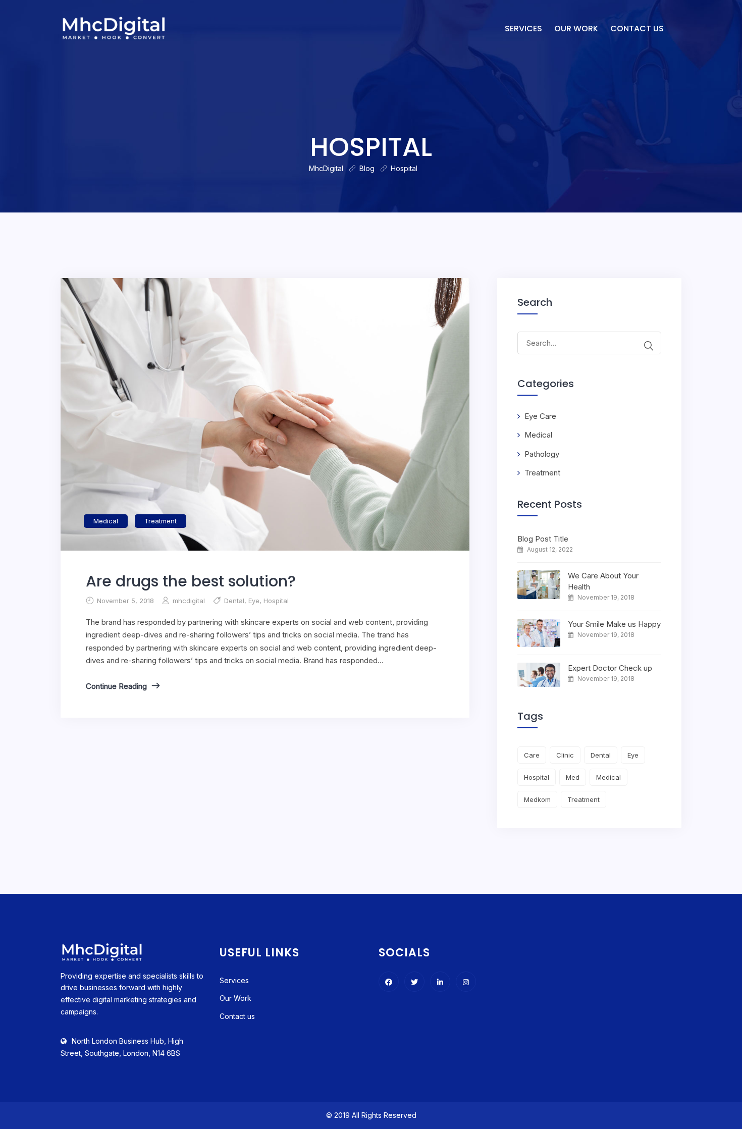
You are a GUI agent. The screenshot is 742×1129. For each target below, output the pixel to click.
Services (523, 28)
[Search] (648, 346)
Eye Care (540, 416)
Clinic (565, 755)
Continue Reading (116, 686)
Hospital (276, 601)
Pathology (541, 454)
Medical (105, 521)
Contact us (637, 28)
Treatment (160, 521)
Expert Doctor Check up (610, 668)
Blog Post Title (542, 539)
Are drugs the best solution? (191, 581)
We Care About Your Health (603, 581)
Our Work (576, 28)
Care (532, 755)
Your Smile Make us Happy (614, 624)
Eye (253, 601)
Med (572, 777)
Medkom (537, 799)
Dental (234, 601)
